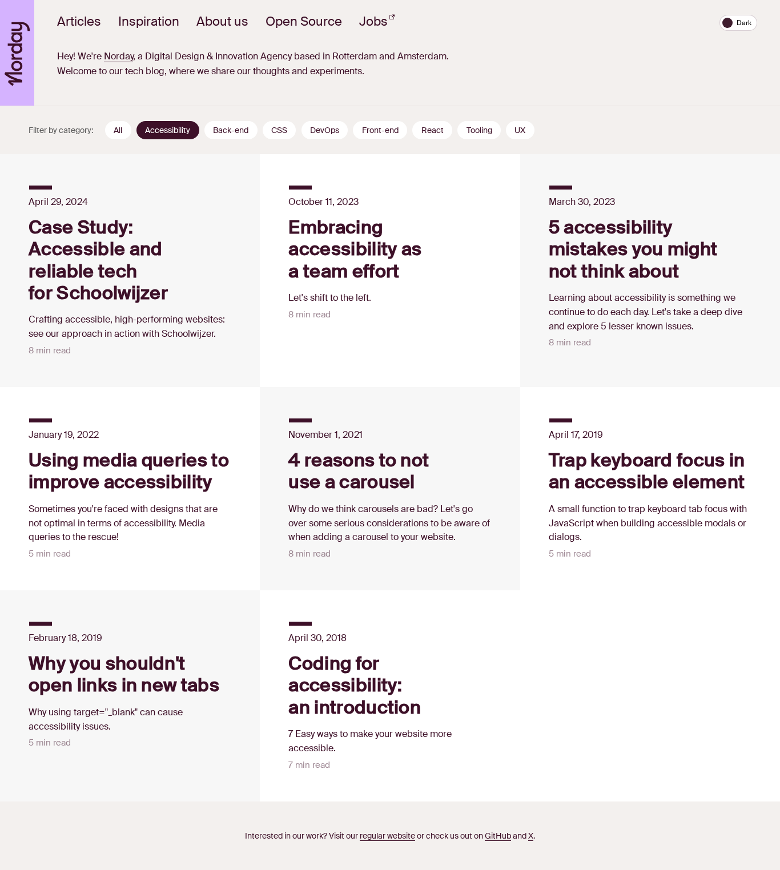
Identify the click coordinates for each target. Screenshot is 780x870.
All (118, 130)
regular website (387, 836)
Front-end (380, 130)
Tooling (479, 130)
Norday (118, 56)
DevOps (324, 130)
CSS (279, 130)
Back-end (230, 130)
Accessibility (167, 130)
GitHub (498, 836)
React (432, 130)
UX (519, 130)
